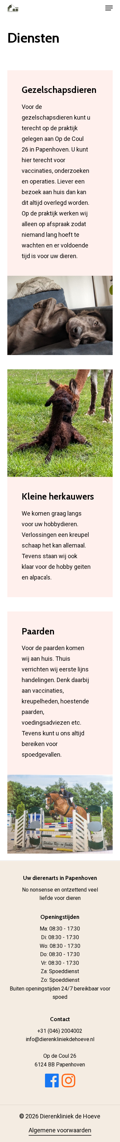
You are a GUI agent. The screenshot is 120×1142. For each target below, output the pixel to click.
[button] (109, 8)
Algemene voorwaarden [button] (60, 1130)
